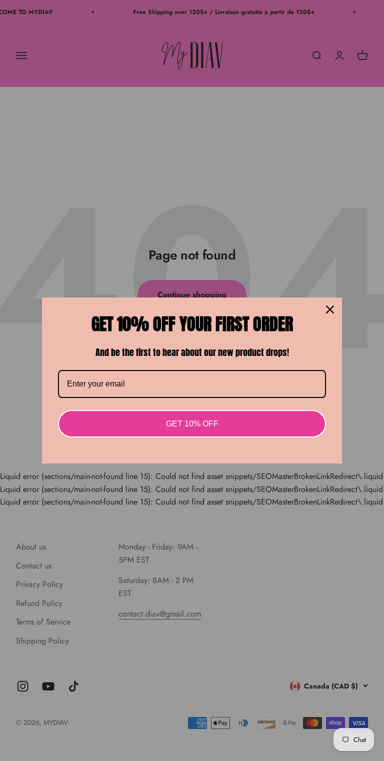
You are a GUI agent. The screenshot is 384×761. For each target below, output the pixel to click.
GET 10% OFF (192, 424)
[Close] (330, 310)
